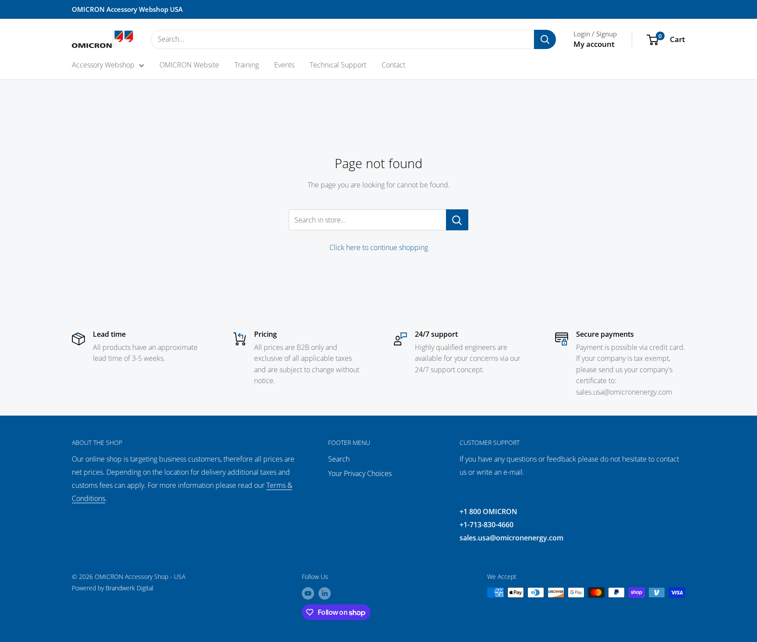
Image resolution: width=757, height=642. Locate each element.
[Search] (545, 39)
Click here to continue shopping (378, 247)
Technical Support (338, 65)
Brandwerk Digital (129, 588)
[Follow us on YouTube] (308, 593)
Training (246, 65)
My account (594, 44)
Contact (393, 65)
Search (339, 459)
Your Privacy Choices (360, 473)
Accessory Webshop (103, 65)
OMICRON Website (189, 65)
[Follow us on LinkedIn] (324, 593)
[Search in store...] (457, 219)
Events (284, 65)
